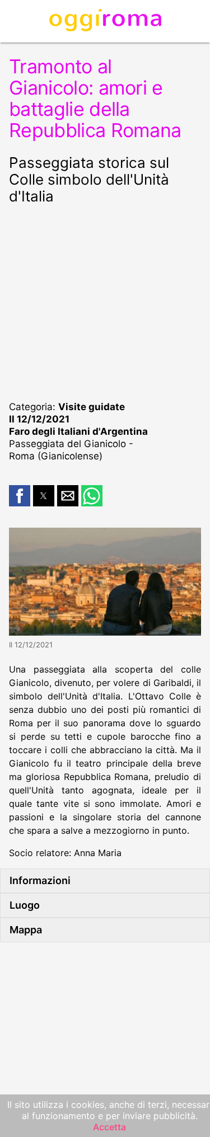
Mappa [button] (26, 930)
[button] (19, 495)
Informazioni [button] (40, 880)
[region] (105, 301)
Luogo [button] (25, 905)
